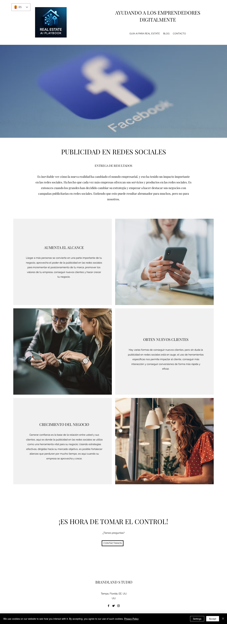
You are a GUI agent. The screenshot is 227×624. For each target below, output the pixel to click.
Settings (197, 618)
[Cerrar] (223, 618)
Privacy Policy (131, 618)
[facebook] (108, 605)
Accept (212, 618)
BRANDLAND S (107, 582)
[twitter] (113, 605)
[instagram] (118, 605)
